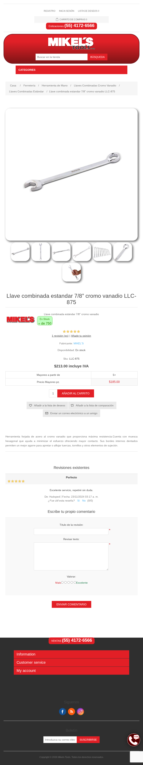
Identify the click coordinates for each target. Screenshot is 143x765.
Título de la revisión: (71, 524)
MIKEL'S (79, 343)
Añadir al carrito (76, 393)
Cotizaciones (71, 26)
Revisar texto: (71, 539)
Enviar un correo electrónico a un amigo (73, 413)
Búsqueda (97, 56)
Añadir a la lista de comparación (95, 405)
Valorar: (71, 576)
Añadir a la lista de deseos (49, 405)
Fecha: (66, 496)
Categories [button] (26, 69)
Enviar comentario (71, 604)
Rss (71, 711)
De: (47, 496)
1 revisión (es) (60, 335)
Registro (49, 11)
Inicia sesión (66, 11)
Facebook (62, 711)
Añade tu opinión (81, 335)
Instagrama (80, 711)
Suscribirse (88, 739)
